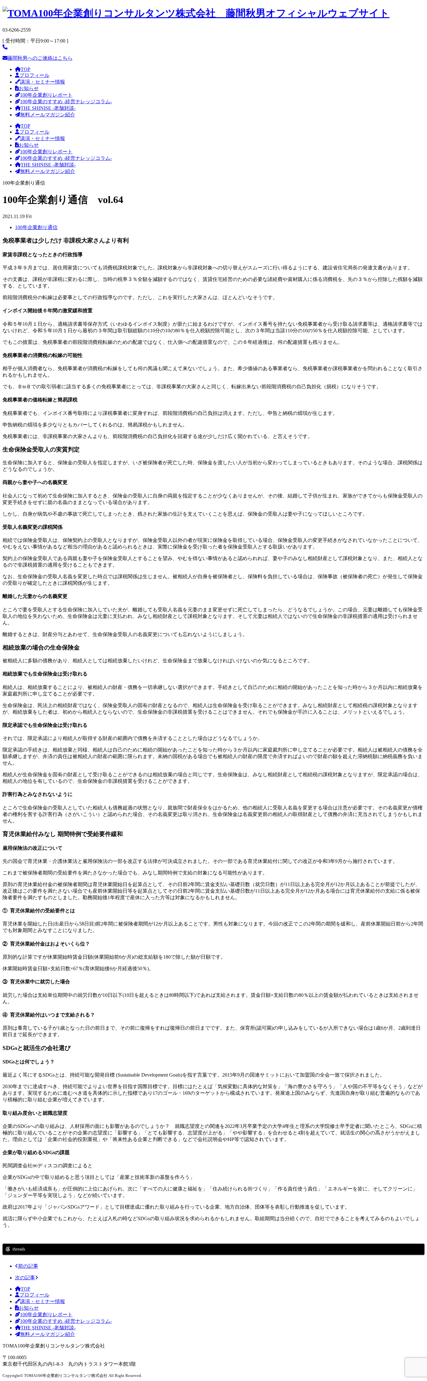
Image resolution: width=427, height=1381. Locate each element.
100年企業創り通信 (36, 227)
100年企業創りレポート (46, 95)
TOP (25, 69)
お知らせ (29, 88)
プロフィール (34, 75)
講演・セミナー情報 (42, 81)
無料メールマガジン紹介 (47, 114)
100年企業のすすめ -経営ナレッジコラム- (66, 101)
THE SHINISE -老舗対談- (48, 108)
